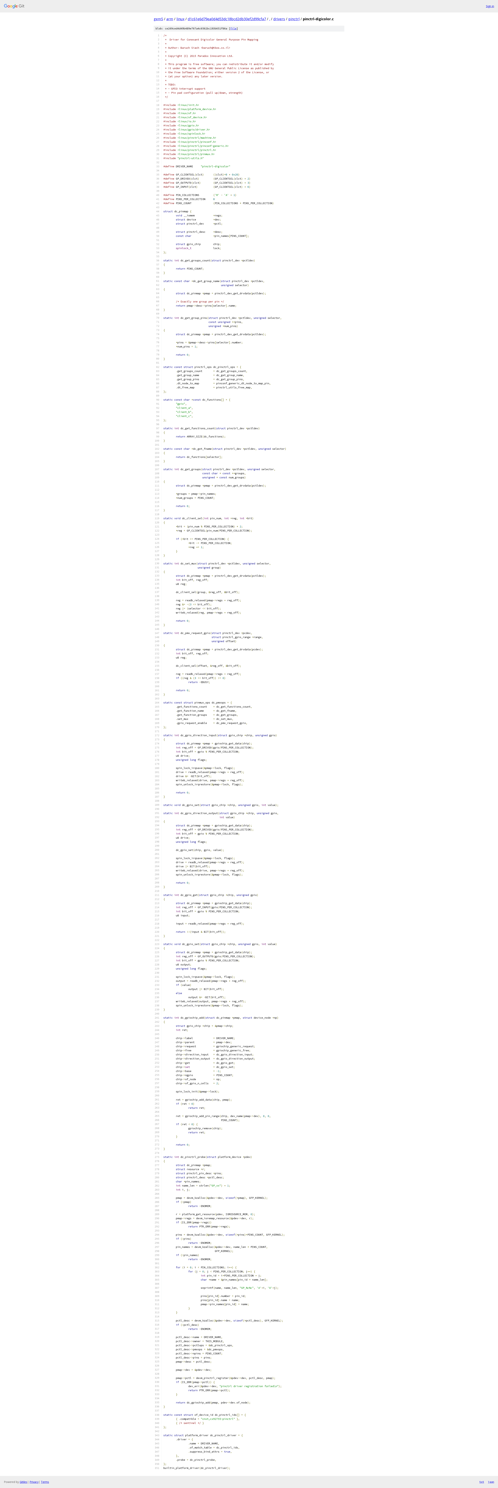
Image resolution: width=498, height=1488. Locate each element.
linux (180, 19)
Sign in (490, 6)
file (233, 28)
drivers (279, 19)
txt (481, 1482)
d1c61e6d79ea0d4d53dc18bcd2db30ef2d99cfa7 (227, 19)
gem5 (158, 19)
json (491, 1482)
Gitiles (23, 1482)
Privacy (34, 1482)
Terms (45, 1482)
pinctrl (294, 19)
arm (169, 19)
